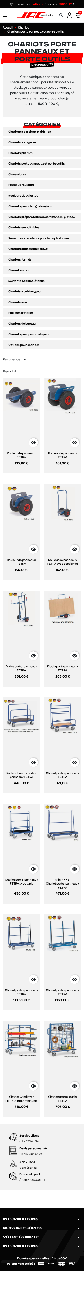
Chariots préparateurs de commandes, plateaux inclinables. (42, 217)
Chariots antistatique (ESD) (28, 249)
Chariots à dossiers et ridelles (29, 132)
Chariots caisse (19, 270)
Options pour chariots (23, 345)
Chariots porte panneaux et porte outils (36, 163)
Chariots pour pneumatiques (28, 334)
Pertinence (15, 359)
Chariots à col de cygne (24, 291)
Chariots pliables (20, 153)
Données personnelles (33, 1258)
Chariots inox (17, 302)
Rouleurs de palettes (23, 195)
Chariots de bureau (22, 323)
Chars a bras (17, 174)
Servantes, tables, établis (26, 281)
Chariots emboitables (23, 227)
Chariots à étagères (22, 142)
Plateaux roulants (21, 185)
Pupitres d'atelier (20, 313)
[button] (61, 15)
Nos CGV (60, 1258)
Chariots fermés (20, 259)
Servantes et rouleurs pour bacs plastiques (38, 238)
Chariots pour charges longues (30, 206)
